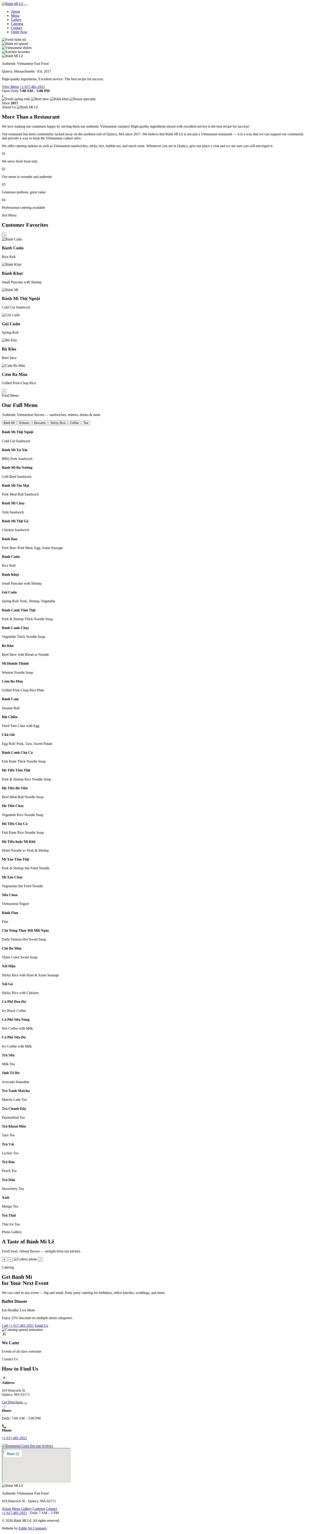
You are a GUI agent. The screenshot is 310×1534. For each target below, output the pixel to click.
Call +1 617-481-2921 (18, 1325)
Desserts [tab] (40, 423)
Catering (17, 24)
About (15, 11)
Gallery (16, 20)
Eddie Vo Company (33, 1528)
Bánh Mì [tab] (9, 423)
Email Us (41, 1325)
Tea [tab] (85, 423)
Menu (15, 15)
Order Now (19, 32)
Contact (16, 28)
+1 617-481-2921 (32, 87)
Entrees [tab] (24, 423)
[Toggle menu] (25, 5)
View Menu (10, 87)
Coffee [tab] (74, 423)
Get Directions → (14, 1402)
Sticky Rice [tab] (58, 423)
